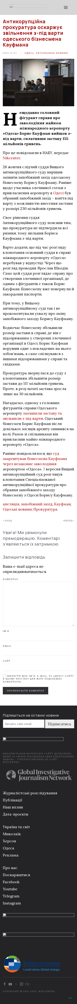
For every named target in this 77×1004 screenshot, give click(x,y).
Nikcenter (11, 158)
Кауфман (62, 504)
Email (7, 646)
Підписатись (59, 724)
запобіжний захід (37, 504)
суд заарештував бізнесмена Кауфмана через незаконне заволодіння (35, 458)
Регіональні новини (52, 53)
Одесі (58, 193)
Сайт (6, 661)
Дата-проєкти (15, 814)
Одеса (29, 53)
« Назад (7, 520)
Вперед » (68, 520)
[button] (65, 7)
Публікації (12, 800)
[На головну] (28, 7)
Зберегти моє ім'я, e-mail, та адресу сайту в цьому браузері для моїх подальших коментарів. (38, 679)
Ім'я (6, 631)
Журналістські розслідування (30, 793)
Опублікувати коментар (25, 690)
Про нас (10, 867)
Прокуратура (45, 509)
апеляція (11, 504)
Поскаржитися (16, 874)
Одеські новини (17, 509)
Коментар (10, 579)
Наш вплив (13, 807)
